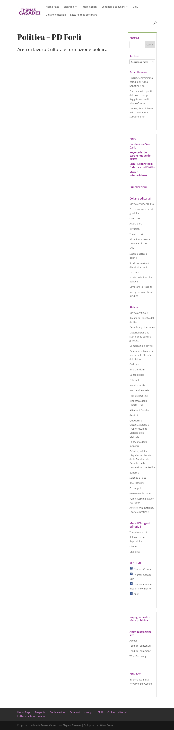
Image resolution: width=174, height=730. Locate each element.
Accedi (133, 640)
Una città (134, 551)
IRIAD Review (136, 483)
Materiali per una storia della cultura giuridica (140, 336)
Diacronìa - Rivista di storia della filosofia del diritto (141, 355)
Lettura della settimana (84, 15)
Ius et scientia (137, 385)
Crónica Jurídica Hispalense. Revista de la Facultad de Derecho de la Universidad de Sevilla (142, 459)
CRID (135, 7)
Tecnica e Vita (137, 234)
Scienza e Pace (137, 477)
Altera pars (135, 223)
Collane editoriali (56, 15)
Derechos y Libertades (142, 327)
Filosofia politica (138, 395)
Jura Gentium (137, 369)
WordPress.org (137, 656)
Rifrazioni (134, 228)
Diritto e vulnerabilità (141, 203)
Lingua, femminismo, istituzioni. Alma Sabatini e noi (141, 82)
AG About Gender (139, 410)
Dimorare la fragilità (140, 286)
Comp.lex (134, 218)
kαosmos (134, 272)
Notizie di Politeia (139, 390)
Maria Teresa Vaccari (45, 725)
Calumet (134, 380)
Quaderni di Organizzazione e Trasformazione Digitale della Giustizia (139, 428)
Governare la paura (140, 493)
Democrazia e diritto (141, 345)
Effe (131, 248)
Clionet (133, 546)
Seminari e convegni (113, 7)
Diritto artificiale (138, 312)
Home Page (52, 7)
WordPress (106, 725)
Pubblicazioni (89, 7)
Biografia (69, 7)
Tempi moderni (138, 532)
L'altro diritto (136, 374)
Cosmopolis (136, 488)
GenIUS (133, 415)
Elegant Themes (72, 725)
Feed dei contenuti (140, 645)
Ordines (134, 364)
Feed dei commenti (140, 651)
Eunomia (134, 472)
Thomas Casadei (142, 569)
